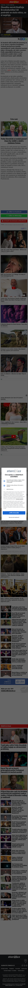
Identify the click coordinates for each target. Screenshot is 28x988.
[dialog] (14, 494)
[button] (14, 489)
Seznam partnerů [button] (19, 499)
